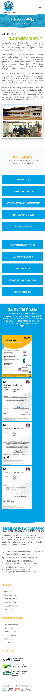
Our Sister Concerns (11, 606)
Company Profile (10, 599)
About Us (7, 592)
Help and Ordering (11, 625)
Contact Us (8, 609)
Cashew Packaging (11, 602)
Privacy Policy (9, 628)
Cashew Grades (10, 595)
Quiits (13, 686)
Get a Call (8, 639)
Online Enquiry (9, 643)
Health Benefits (10, 632)
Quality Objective (11, 635)
